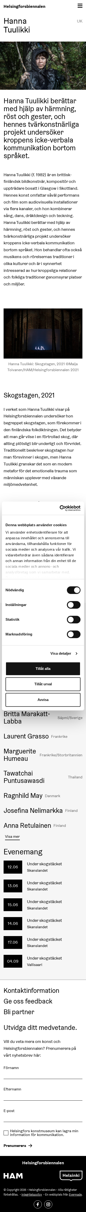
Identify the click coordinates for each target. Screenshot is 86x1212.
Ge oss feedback (28, 1001)
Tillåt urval (43, 684)
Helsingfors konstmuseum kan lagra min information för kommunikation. (44, 1133)
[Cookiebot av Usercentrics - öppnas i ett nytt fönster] (61, 508)
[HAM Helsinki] (13, 1176)
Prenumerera (15, 1145)
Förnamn (11, 1067)
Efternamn (12, 1089)
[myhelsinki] (71, 1175)
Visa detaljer (60, 653)
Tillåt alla (43, 669)
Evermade (75, 1194)
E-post (9, 1110)
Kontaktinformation (31, 990)
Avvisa (43, 700)
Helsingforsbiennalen (24, 6)
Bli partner (19, 1012)
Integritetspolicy (32, 1194)
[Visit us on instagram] (48, 1204)
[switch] (74, 605)
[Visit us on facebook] (38, 1204)
